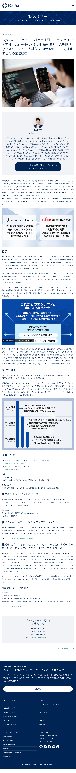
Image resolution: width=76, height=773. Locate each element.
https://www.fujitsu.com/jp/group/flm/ (19, 538)
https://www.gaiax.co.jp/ (14, 606)
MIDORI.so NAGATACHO (47, 738)
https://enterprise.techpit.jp (14, 463)
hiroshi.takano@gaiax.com (41, 637)
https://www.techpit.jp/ (13, 469)
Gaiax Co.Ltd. (35, 764)
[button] (73, 5)
